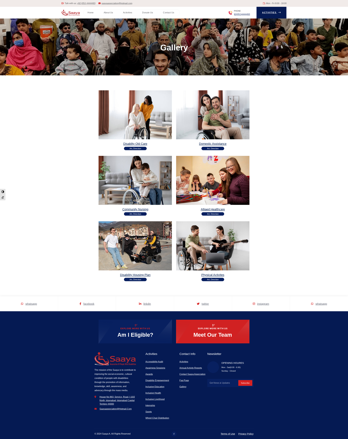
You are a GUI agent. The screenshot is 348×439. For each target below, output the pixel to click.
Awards (149, 374)
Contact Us (168, 12)
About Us (108, 12)
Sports (148, 412)
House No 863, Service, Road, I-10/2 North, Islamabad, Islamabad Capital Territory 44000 (117, 400)
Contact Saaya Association (192, 374)
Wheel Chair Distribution (157, 418)
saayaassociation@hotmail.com (117, 3)
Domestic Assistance (212, 143)
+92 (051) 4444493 (86, 3)
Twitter (205, 303)
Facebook (88, 303)
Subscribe (245, 383)
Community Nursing (135, 209)
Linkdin (147, 303)
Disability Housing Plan (135, 275)
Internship (150, 405)
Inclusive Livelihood (155, 399)
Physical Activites (212, 275)
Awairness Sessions (155, 368)
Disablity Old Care (135, 143)
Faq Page (184, 380)
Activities (127, 12)
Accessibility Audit (154, 362)
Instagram (263, 303)
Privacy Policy (246, 433)
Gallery (182, 387)
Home (91, 12)
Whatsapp (31, 303)
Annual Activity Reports (190, 368)
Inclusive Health (153, 393)
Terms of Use (228, 433)
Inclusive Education (154, 387)
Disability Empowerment (157, 380)
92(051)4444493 (242, 14)
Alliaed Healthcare (213, 209)
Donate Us (147, 12)
